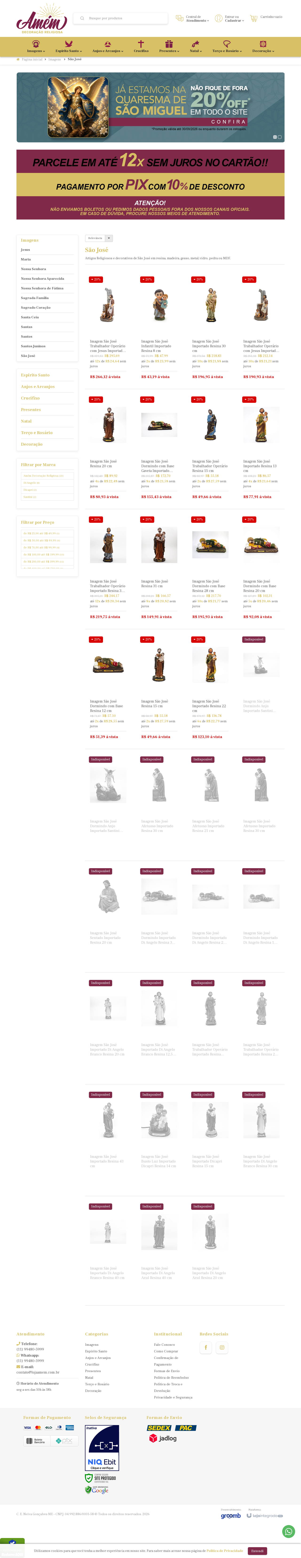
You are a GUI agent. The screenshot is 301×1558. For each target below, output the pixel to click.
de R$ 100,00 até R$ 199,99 (44, 554)
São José (28, 356)
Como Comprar (166, 1351)
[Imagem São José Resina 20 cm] (108, 449)
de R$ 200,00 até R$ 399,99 (44, 561)
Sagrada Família (35, 298)
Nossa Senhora (33, 269)
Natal (89, 1377)
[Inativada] (102, 1448)
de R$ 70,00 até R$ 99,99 (41, 547)
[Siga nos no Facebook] (206, 1348)
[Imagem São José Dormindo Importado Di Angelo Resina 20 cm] (210, 916)
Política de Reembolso (171, 1377)
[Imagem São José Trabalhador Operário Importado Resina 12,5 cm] (210, 1028)
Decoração (93, 1391)
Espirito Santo (96, 1351)
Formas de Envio (167, 1371)
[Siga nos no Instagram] (222, 1348)
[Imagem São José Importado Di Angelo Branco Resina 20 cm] (108, 1028)
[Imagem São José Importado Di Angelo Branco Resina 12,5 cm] (159, 1028)
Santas (26, 327)
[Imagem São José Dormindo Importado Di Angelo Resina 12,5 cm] (261, 916)
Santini (30, 497)
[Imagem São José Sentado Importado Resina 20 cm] (108, 916)
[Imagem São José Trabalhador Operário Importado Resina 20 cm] (261, 1028)
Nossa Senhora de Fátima (42, 288)
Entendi (257, 1551)
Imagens (54, 59)
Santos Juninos (33, 346)
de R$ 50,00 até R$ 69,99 (42, 540)
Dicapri (30, 490)
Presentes (93, 1371)
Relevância (95, 238)
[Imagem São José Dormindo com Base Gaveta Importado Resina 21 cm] (159, 449)
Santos (26, 336)
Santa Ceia (30, 317)
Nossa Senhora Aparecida (42, 278)
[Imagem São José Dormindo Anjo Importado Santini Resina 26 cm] (108, 805)
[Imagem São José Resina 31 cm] (159, 569)
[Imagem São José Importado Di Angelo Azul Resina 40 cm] (159, 1252)
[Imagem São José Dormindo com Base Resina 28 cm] (210, 569)
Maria (26, 259)
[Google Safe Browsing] (96, 1490)
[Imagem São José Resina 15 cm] (159, 689)
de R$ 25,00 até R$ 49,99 (41, 533)
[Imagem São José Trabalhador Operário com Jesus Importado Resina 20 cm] (261, 329)
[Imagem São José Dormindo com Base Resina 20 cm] (261, 569)
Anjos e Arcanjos (98, 1358)
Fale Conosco (164, 1344)
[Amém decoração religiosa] (41, 18)
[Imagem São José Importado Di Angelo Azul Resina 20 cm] (210, 1252)
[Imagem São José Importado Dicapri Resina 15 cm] (210, 1140)
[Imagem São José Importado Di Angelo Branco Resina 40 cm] (108, 1252)
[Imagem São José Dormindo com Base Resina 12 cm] (108, 689)
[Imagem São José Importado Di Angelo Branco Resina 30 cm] (261, 1140)
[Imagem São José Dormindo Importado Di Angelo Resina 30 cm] (159, 916)
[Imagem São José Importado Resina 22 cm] (210, 689)
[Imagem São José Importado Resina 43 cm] (108, 1140)
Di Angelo (32, 483)
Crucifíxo (92, 1364)
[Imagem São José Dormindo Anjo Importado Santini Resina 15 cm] (261, 685)
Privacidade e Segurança (173, 1397)
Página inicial (32, 59)
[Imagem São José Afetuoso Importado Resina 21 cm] (210, 805)
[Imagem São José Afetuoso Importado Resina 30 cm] (159, 805)
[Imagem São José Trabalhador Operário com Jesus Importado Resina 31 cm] (108, 329)
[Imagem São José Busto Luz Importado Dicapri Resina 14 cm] (159, 1140)
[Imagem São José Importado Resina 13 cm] (261, 449)
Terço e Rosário (97, 1384)
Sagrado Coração (36, 307)
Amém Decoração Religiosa (43, 476)
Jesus (25, 250)
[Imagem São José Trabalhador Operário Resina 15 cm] (210, 449)
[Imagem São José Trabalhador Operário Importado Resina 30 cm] (108, 569)
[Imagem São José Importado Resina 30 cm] (210, 329)
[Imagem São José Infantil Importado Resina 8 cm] (159, 329)
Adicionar (116, 363)
